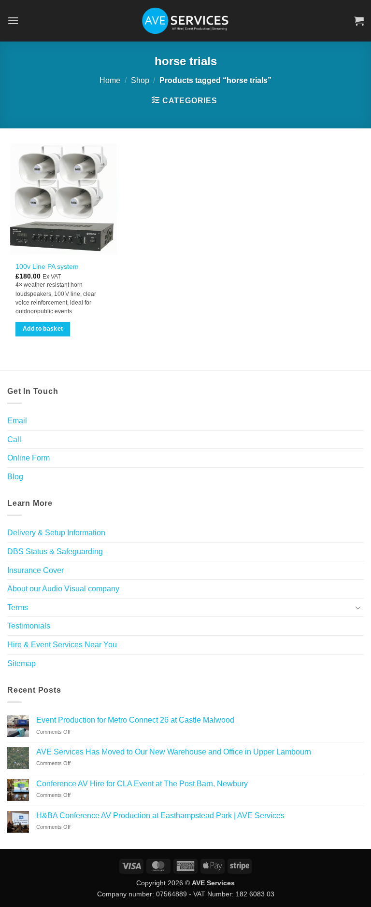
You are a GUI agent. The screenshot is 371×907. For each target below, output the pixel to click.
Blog (15, 477)
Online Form (28, 458)
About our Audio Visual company (63, 589)
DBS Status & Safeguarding (55, 551)
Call (14, 439)
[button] (13, 20)
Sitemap (21, 663)
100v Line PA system (47, 266)
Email (17, 421)
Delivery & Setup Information (56, 533)
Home (110, 80)
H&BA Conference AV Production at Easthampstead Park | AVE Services (160, 815)
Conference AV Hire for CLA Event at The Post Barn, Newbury (142, 784)
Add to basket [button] (43, 329)
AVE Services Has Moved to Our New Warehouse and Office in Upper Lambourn (173, 752)
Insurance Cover (35, 570)
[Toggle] (358, 607)
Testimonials (28, 626)
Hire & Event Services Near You (62, 645)
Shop (140, 80)
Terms (17, 607)
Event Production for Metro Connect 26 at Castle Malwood (135, 720)
